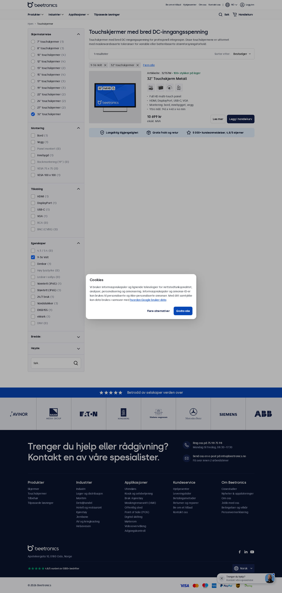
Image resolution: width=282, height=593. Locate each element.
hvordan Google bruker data (148, 300)
